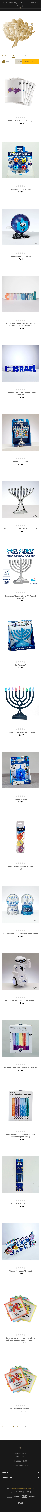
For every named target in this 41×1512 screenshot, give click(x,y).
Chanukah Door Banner (20, 1204)
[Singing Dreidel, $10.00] (20, 769)
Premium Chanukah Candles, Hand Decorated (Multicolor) (20, 1136)
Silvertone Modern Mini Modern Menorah (20, 529)
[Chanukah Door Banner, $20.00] (20, 1174)
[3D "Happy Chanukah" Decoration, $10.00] (20, 1241)
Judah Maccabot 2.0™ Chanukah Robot (20, 1001)
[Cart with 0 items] (37, 8)
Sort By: (19, 61)
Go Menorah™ (20, 665)
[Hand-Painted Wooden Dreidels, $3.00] (20, 837)
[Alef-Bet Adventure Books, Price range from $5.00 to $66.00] (20, 1379)
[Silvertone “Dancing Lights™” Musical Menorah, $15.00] (20, 566)
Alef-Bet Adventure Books (20, 1409)
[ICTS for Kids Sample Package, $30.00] (20, 91)
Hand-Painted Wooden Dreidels (20, 866)
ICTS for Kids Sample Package (20, 121)
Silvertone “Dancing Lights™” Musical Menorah (20, 597)
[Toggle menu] (3, 8)
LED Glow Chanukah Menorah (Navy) (20, 732)
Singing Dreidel (20, 799)
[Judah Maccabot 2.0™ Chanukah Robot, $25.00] (20, 971)
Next (25, 55)
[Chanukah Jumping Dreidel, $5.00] (20, 227)
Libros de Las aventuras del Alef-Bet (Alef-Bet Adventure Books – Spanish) (20, 1339)
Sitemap (28, 1491)
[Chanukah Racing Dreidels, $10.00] (20, 159)
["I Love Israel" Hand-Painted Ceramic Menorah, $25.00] (20, 363)
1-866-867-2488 (20, 1461)
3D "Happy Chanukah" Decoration (20, 1271)
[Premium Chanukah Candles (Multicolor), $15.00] (20, 1038)
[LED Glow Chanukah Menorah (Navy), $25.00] (20, 702)
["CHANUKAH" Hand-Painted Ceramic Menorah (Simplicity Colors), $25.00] (20, 294)
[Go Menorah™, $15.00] (20, 635)
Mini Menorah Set (20, 462)
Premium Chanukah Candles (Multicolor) (20, 1068)
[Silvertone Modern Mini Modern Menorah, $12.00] (20, 499)
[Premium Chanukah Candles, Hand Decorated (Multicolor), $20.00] (20, 1105)
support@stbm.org (20, 1465)
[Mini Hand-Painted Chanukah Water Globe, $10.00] (20, 904)
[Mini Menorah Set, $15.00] (20, 432)
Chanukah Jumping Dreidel (21, 256)
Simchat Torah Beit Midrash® (22, 1488)
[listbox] (30, 61)
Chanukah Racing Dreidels (20, 189)
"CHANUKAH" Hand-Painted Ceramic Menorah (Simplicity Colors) (21, 324)
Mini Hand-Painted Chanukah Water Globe (20, 933)
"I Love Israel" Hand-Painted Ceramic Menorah (20, 394)
